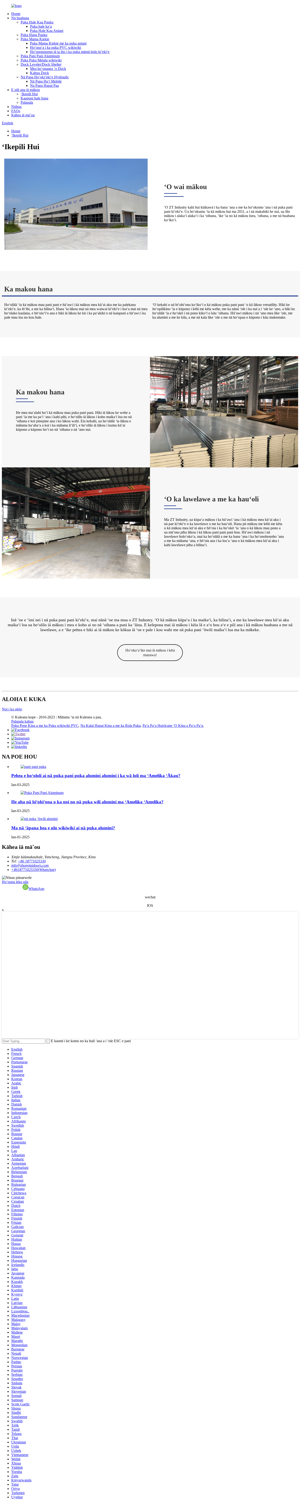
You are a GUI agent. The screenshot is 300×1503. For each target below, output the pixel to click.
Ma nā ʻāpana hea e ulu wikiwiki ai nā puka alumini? (63, 827)
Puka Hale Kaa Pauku (37, 22)
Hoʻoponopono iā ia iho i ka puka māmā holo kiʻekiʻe (69, 52)
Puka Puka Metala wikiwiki (41, 60)
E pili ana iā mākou (25, 90)
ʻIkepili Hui (29, 94)
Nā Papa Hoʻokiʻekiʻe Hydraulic (45, 77)
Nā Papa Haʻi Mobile (46, 81)
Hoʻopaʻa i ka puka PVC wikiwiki (55, 48)
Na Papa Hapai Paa (44, 86)
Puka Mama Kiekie (35, 39)
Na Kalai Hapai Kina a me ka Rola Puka (110, 726)
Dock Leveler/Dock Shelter (41, 64)
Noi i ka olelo (12, 709)
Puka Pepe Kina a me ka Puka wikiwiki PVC (45, 726)
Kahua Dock (39, 73)
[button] (150, 652)
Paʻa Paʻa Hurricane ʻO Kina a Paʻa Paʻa (172, 726)
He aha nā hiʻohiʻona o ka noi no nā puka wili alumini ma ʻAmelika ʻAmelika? (87, 801)
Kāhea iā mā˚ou (23, 115)
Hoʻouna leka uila (15, 882)
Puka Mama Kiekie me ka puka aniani (58, 43)
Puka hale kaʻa (41, 26)
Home (15, 14)
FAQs (15, 111)
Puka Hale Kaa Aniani (46, 31)
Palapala (27, 102)
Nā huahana (20, 18)
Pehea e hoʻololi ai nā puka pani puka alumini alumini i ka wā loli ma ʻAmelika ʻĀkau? (95, 775)
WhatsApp (36, 889)
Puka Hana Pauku (34, 35)
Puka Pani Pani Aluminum (40, 56)
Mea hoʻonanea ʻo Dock (48, 69)
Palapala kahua (22, 721)
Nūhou (16, 107)
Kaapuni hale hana (34, 98)
